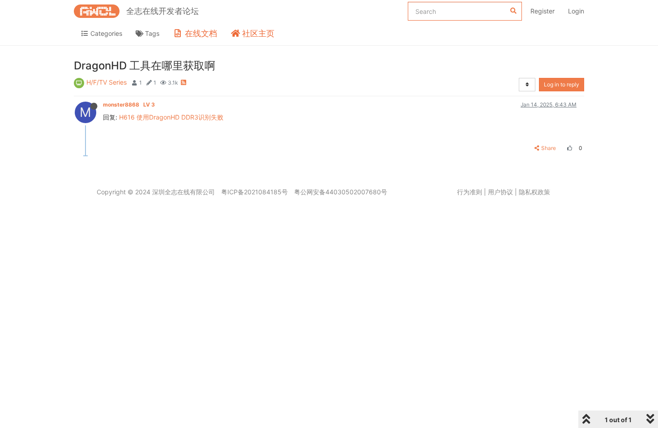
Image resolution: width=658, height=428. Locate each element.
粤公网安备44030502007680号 (340, 192)
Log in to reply (561, 84)
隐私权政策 (534, 192)
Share (548, 148)
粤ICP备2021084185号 (254, 192)
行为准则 (469, 192)
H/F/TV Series (106, 82)
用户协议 (500, 192)
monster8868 (129, 104)
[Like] (568, 148)
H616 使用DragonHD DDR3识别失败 (171, 117)
